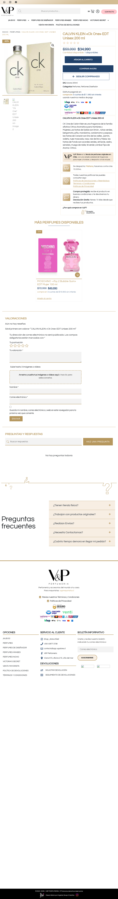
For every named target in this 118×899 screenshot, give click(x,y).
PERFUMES (21, 20)
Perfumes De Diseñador (42, 20)
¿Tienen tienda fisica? (65, 505)
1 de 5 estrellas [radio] (11, 345)
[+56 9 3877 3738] (5, 2)
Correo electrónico (18, 397)
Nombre (14, 387)
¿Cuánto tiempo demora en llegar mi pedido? (79, 541)
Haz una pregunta (98, 441)
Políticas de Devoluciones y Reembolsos (91, 181)
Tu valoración (16, 350)
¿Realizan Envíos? (63, 523)
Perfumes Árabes (63, 20)
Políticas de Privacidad (83, 186)
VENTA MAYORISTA (46, 25)
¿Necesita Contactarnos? (68, 532)
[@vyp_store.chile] (11, 2)
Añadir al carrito (83, 60)
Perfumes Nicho (80, 20)
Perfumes (15, 32)
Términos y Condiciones (84, 183)
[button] (52, 45)
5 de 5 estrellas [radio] (26, 345)
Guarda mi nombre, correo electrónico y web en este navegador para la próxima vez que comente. (42, 411)
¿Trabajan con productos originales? (74, 514)
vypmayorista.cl (67, 591)
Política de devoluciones (67, 25)
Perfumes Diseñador (89, 87)
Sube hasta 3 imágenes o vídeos (25, 367)
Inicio (5, 32)
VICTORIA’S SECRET (98, 20)
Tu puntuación (16, 342)
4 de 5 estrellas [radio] (23, 345)
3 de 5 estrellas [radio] (19, 345)
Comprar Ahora (88, 69)
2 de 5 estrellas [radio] (15, 345)
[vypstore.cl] (17, 2)
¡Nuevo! (11, 20)
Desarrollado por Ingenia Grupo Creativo (60, 895)
